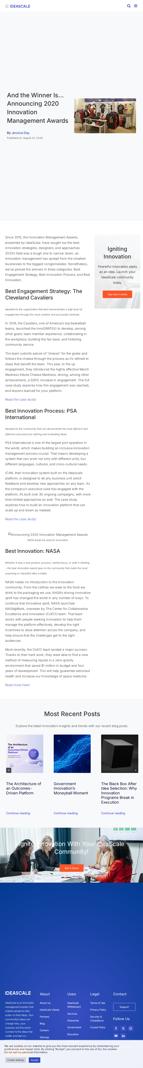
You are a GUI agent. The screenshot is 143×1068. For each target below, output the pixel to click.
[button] (8, 770)
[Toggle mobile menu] (136, 6)
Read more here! (17, 685)
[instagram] (130, 1028)
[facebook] (116, 1028)
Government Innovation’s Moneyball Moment (71, 788)
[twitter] (123, 1028)
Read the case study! (20, 399)
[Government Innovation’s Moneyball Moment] (72, 736)
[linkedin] (123, 1036)
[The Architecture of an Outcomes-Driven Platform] (24, 736)
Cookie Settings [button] (15, 1060)
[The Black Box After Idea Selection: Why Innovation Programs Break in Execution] (119, 736)
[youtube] (116, 1036)
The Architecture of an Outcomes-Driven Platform (23, 788)
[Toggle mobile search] (129, 6)
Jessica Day (20, 133)
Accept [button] (34, 1060)
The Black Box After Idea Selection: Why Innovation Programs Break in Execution (119, 792)
